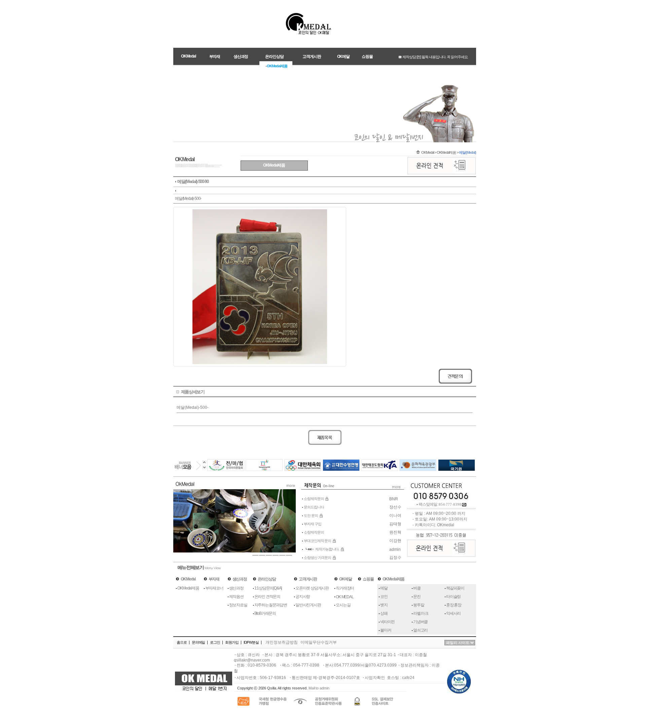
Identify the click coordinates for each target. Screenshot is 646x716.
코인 (384, 596)
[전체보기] (397, 490)
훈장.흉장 (453, 605)
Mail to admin (319, 688)
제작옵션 (236, 596)
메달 (384, 588)
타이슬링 (453, 596)
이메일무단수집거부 (318, 642)
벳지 (384, 605)
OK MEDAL (344, 597)
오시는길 (343, 605)
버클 (417, 588)
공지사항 (302, 596)
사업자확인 (375, 677)
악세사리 (453, 613)
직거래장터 (345, 588)
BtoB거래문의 (265, 613)
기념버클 (420, 621)
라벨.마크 (420, 613)
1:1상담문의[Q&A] (268, 588)
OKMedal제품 (188, 588)
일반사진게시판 (308, 605)
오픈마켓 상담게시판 (312, 588)
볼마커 (385, 630)
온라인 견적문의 (267, 596)
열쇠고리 (420, 630)
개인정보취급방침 (281, 642)
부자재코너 (214, 588)
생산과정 (236, 588)
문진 (417, 596)
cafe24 (408, 677)
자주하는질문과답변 (270, 605)
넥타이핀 (387, 621)
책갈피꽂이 (455, 588)
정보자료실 (238, 605)
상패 (384, 613)
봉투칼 (418, 605)
